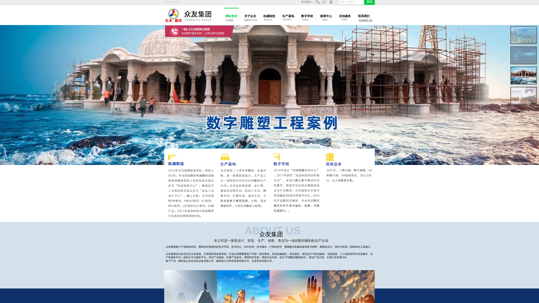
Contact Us (365, 20)
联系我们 (364, 16)
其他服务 (345, 16)
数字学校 (307, 16)
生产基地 (288, 16)
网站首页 (231, 16)
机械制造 (269, 16)
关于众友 (250, 16)
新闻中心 (326, 16)
